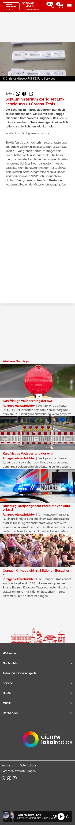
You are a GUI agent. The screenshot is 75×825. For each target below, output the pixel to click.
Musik (7, 703)
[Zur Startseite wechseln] (11, 6)
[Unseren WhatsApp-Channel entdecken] (3, 778)
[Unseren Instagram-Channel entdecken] (15, 778)
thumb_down (55, 817)
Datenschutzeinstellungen (18, 771)
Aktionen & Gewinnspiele (20, 673)
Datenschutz (28, 765)
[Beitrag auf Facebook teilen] (24, 94)
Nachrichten (11, 663)
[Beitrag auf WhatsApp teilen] (18, 94)
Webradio (9, 653)
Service (8, 683)
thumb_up (67, 817)
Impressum (8, 765)
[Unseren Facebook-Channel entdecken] (9, 778)
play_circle (61, 816)
